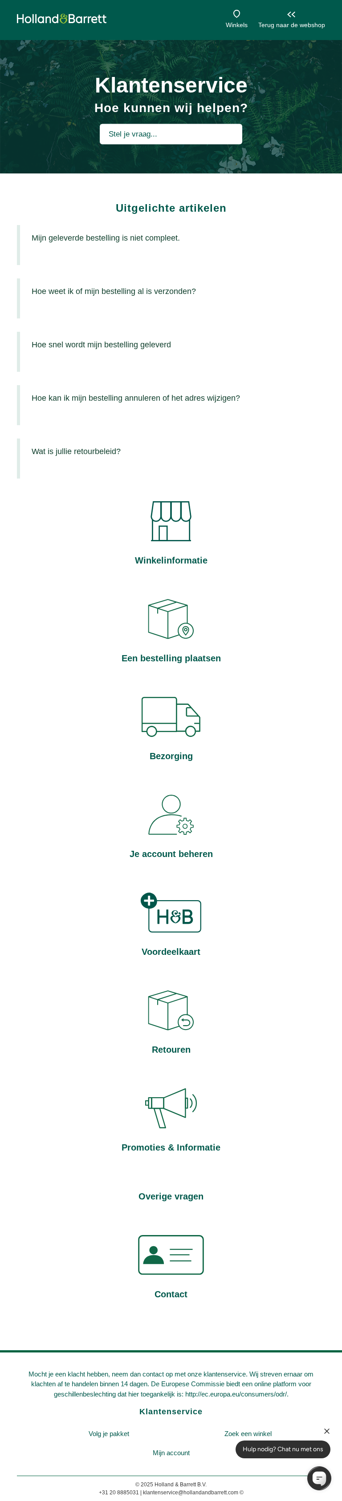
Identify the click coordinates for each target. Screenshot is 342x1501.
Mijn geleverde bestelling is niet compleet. (106, 237)
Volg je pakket (109, 1433)
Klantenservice (171, 1411)
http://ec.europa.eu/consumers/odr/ (236, 1394)
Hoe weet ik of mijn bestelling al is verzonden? (114, 291)
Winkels (237, 24)
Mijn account (171, 1453)
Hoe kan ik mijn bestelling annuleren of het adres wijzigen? (136, 398)
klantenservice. (226, 1374)
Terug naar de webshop (291, 24)
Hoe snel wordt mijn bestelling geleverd (101, 344)
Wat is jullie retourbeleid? (76, 451)
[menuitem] (109, 1434)
